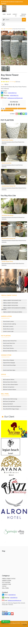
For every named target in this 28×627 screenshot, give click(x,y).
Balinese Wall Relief (8, 404)
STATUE (3, 374)
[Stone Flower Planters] (14, 130)
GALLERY (9, 14)
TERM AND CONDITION (23, 15)
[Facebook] (6, 614)
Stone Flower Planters (8, 348)
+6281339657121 (12, 93)
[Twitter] (9, 614)
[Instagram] (3, 614)
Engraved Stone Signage (9, 362)
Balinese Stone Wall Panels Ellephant (12, 406)
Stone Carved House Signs (9, 365)
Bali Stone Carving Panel (9, 401)
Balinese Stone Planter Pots (10, 340)
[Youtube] (12, 614)
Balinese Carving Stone (8, 387)
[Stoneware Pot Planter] (14, 206)
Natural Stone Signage (8, 360)
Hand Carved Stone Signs (9, 370)
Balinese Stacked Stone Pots (10, 350)
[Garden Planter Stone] (14, 252)
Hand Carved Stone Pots (9, 343)
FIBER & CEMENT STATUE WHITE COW (12, 300)
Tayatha (25, 624)
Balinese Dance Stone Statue (10, 382)
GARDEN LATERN (6, 316)
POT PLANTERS (6, 336)
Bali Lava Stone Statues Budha (10, 384)
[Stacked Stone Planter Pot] (14, 176)
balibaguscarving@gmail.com (15, 98)
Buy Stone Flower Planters (11, 108)
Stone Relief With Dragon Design (11, 409)
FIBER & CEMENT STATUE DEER (10, 303)
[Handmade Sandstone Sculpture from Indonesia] (4, 11)
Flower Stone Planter (8, 110)
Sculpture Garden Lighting (9, 324)
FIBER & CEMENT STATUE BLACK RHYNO (12, 312)
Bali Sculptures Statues (8, 379)
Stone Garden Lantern (8, 321)
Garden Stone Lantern (8, 329)
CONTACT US (15, 15)
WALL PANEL (5, 394)
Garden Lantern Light (8, 331)
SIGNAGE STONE (6, 355)
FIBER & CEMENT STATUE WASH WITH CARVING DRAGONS (13, 308)
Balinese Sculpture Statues (9, 389)
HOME (4, 14)
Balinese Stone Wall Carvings (10, 399)
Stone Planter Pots (7, 345)
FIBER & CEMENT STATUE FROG (10, 305)
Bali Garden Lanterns (8, 326)
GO (24, 19)
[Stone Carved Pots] (14, 153)
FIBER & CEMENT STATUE (9, 295)
